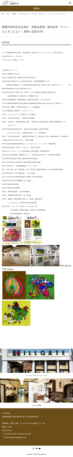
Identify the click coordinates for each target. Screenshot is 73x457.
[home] (2, 14)
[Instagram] (33, 448)
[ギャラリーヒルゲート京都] (11, 3)
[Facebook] (36, 448)
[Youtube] (39, 448)
